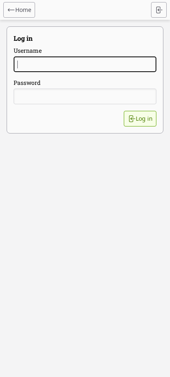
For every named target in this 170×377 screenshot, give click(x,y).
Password (27, 83)
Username (28, 50)
